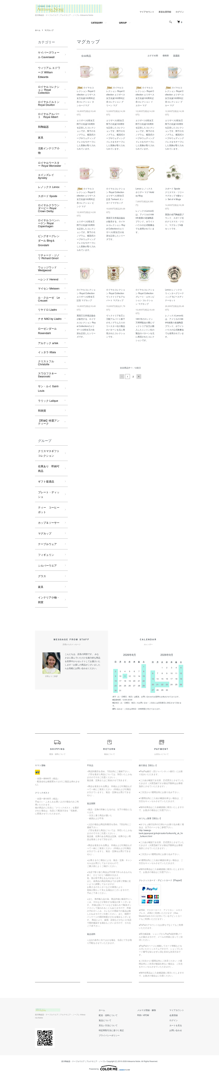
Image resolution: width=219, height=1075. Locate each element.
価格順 (166, 55)
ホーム (37, 30)
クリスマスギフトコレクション (48, 453)
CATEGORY (97, 22)
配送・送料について (108, 1015)
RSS (139, 1015)
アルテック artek (48, 343)
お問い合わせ (175, 1030)
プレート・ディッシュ (48, 494)
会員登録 (173, 1015)
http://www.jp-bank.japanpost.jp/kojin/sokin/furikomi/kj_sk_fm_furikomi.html (161, 833)
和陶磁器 (43, 127)
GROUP (123, 22)
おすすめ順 (153, 55)
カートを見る (175, 1025)
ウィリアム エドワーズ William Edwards (49, 72)
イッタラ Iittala (47, 352)
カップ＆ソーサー (48, 522)
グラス (42, 576)
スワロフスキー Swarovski (47, 374)
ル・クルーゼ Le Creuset (49, 298)
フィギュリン (46, 555)
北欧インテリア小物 (48, 150)
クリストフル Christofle (46, 362)
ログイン (180, 11)
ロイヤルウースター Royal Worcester (49, 164)
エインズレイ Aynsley (46, 176)
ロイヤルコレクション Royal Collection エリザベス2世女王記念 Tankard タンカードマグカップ (115, 195)
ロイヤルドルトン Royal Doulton (48, 103)
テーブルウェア (47, 544)
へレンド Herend (48, 279)
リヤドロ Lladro (47, 309)
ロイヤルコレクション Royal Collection (48, 89)
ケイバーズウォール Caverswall (48, 54)
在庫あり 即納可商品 (48, 468)
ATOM (146, 1015)
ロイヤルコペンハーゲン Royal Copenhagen (48, 223)
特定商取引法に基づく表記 (111, 1030)
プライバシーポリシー (109, 1035)
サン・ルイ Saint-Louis (48, 388)
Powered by (94, 1069)
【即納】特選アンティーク (48, 421)
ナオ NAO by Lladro (50, 319)
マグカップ (49, 30)
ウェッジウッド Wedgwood (47, 268)
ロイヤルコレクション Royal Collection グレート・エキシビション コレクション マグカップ (145, 296)
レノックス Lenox (48, 187)
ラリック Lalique (48, 400)
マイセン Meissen (48, 288)
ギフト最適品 (46, 481)
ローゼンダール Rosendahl (47, 330)
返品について (105, 1020)
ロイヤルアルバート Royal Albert (48, 115)
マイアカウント (147, 11)
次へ (138, 376)
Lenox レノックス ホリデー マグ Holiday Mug (145, 192)
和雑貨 (42, 410)
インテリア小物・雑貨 (48, 599)
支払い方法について (108, 1025)
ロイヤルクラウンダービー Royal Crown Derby (48, 208)
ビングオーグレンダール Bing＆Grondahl (48, 240)
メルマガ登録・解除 (146, 1010)
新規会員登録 (165, 11)
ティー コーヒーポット (48, 509)
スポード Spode (47, 196)
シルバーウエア (47, 565)
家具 (40, 137)
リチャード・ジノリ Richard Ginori (48, 256)
